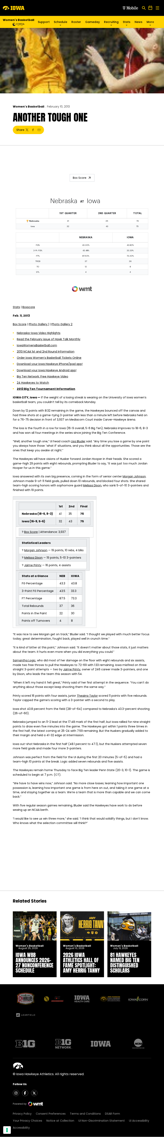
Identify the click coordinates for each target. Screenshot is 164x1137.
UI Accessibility (139, 1121)
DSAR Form (112, 1114)
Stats (126, 22)
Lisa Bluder (78, 441)
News (138, 22)
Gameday (92, 22)
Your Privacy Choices (27, 1121)
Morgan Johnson (134, 476)
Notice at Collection (60, 1121)
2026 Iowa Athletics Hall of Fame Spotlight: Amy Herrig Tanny (81, 962)
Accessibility (21, 1128)
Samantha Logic (24, 660)
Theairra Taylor (87, 696)
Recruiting (111, 22)
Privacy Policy (22, 1114)
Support (44, 22)
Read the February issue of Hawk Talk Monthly (48, 339)
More (150, 22)
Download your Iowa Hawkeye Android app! (46, 370)
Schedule (60, 22)
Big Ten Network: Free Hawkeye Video (42, 376)
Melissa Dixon (92, 485)
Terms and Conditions (85, 1114)
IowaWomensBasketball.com (37, 345)
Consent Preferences (51, 1114)
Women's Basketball (28, 107)
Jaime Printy (32, 565)
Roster (76, 22)
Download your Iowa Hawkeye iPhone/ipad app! (50, 364)
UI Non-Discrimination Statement (101, 1121)
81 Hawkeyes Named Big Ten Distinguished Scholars (124, 962)
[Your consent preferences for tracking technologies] (7, 1130)
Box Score (79, 178)
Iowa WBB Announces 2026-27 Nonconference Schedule (34, 962)
